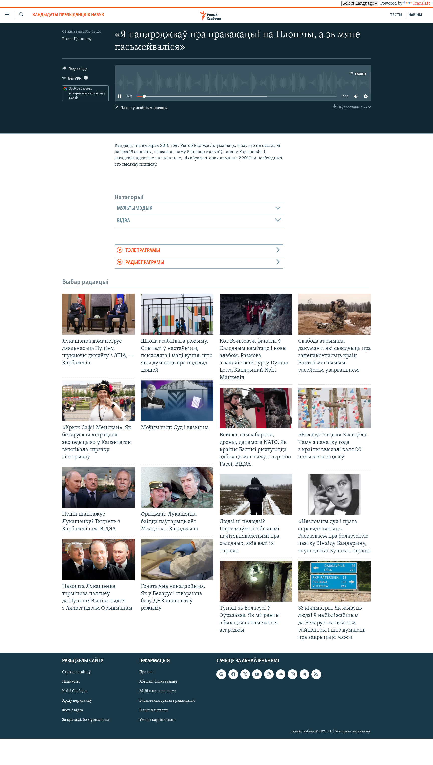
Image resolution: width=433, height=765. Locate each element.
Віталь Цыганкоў (77, 39)
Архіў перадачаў (77, 701)
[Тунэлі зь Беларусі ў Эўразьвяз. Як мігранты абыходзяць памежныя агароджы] (256, 581)
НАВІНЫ (415, 15)
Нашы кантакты (153, 710)
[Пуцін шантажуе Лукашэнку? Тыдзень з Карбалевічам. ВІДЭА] (98, 487)
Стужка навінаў (76, 672)
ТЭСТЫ (396, 15)
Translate (422, 3)
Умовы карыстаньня (157, 720)
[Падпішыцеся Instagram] (292, 674)
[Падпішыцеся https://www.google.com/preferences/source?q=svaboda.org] (221, 674)
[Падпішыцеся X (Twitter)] (245, 674)
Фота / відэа (72, 710)
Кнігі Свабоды (74, 691)
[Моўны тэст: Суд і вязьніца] (177, 400)
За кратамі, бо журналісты (85, 720)
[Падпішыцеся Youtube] (257, 674)
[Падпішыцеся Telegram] (304, 674)
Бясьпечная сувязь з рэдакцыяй (167, 701)
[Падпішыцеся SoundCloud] (280, 674)
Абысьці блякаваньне (158, 682)
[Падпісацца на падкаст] (269, 674)
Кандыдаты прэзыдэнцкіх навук (68, 15)
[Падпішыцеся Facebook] (233, 674)
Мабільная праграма (157, 691)
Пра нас (146, 672)
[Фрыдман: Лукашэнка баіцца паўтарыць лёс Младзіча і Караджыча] (177, 487)
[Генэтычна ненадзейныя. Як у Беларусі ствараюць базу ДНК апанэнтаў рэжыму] (177, 559)
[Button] (74, 70)
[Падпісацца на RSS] (316, 674)
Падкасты (71, 682)
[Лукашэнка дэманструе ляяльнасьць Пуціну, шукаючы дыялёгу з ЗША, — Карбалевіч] (98, 314)
